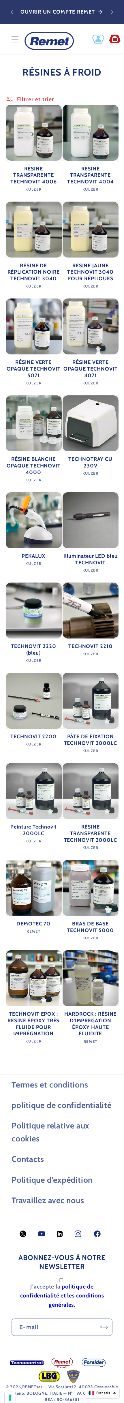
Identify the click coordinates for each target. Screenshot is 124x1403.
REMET (29, 1386)
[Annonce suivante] (112, 12)
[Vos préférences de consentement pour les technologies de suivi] (10, 1397)
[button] (15, 39)
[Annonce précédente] (12, 12)
